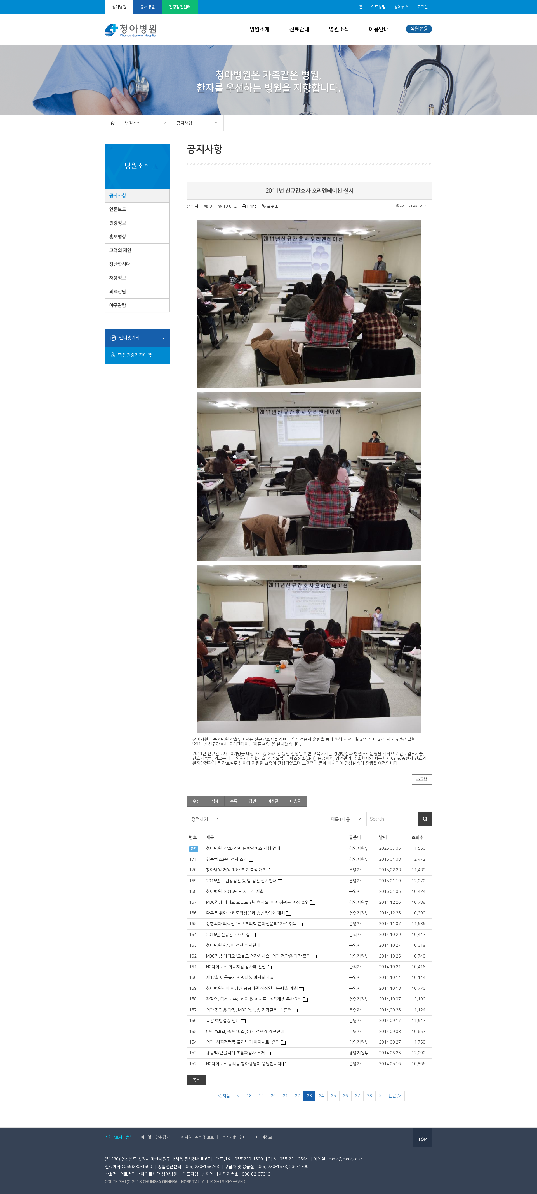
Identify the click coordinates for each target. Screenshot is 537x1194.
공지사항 (182, 123)
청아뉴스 (401, 7)
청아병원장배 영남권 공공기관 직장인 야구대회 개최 (252, 988)
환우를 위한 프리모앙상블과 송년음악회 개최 (245, 913)
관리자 (355, 934)
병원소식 (339, 29)
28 (369, 1095)
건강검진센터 (180, 7)
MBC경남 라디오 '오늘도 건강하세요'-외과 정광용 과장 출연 (258, 956)
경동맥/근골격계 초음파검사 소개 (235, 1053)
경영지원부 (359, 848)
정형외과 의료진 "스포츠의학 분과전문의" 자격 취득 (251, 923)
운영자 (193, 206)
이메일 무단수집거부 (157, 1137)
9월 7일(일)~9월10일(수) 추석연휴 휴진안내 (245, 1031)
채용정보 (117, 277)
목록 (233, 801)
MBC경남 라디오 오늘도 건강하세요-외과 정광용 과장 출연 (257, 902)
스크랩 (421, 779)
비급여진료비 (265, 1137)
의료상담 (378, 7)
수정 (196, 801)
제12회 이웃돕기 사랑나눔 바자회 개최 (240, 977)
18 (249, 1095)
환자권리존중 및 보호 (197, 1137)
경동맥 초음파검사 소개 (227, 859)
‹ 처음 (224, 1095)
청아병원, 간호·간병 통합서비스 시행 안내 (243, 848)
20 (273, 1095)
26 (345, 1095)
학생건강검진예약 (134, 354)
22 (297, 1095)
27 (357, 1095)
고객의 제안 (120, 250)
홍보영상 (117, 236)
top (422, 1137)
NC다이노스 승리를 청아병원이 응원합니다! (244, 1063)
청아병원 (119, 7)
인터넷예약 (129, 337)
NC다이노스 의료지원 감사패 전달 (236, 967)
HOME (113, 123)
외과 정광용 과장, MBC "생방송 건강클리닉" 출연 (249, 1010)
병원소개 (259, 29)
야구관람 (117, 305)
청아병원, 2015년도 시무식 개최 (235, 891)
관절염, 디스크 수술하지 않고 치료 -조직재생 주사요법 (254, 999)
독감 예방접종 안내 (223, 1020)
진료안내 (299, 29)
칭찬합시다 (119, 264)
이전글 (273, 801)
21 (285, 1095)
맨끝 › (394, 1095)
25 (333, 1095)
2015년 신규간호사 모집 (228, 934)
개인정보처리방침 (118, 1137)
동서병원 (147, 7)
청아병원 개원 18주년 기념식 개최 (236, 870)
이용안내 (379, 29)
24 (321, 1095)
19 (261, 1095)
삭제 (215, 801)
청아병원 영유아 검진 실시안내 (233, 945)
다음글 (295, 801)
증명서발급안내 (234, 1137)
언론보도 (117, 209)
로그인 (422, 7)
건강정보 (117, 223)
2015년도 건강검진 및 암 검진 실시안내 (241, 881)
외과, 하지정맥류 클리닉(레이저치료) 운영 (243, 1042)
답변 (252, 801)
